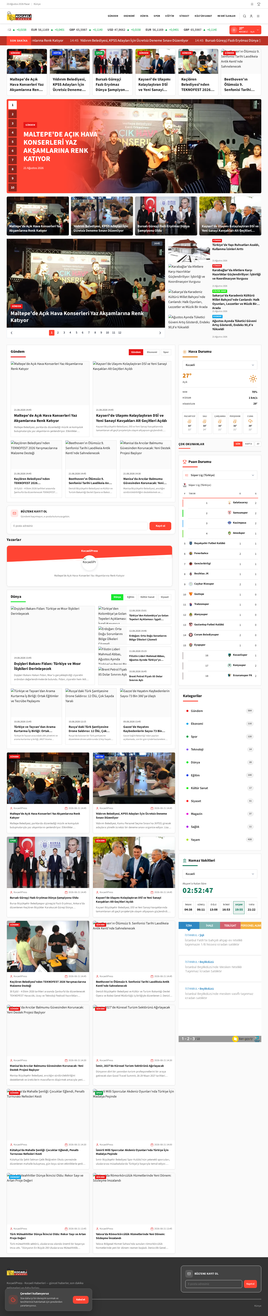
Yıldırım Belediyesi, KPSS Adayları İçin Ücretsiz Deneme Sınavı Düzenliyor (89, 40)
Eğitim (169, 16)
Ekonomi (129, 16)
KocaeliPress (20, 808)
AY (258, 443)
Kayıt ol (160, 526)
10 (12, 187)
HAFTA (248, 443)
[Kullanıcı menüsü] (251, 16)
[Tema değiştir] (252, 4)
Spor (157, 16)
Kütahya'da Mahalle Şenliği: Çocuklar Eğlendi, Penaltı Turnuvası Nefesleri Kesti (44, 1152)
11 (113, 332)
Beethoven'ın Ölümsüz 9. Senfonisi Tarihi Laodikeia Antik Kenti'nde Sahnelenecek (132, 984)
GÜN (238, 443)
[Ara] (244, 16)
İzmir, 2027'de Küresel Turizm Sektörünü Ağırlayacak (130, 1066)
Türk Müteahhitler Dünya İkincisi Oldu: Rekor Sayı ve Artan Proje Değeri (48, 1236)
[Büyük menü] (258, 16)
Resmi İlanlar (226, 16)
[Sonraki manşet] (160, 333)
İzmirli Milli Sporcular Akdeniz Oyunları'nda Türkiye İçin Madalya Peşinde (132, 1152)
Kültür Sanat (203, 16)
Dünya (144, 16)
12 (119, 332)
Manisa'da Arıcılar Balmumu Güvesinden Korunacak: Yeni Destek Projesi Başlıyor (46, 1068)
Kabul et (80, 1299)
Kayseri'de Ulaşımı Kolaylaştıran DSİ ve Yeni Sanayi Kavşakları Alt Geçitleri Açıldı (128, 900)
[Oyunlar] (258, 4)
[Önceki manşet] (11, 333)
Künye (37, 4)
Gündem (113, 16)
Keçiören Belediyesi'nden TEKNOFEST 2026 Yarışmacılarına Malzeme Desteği (48, 984)
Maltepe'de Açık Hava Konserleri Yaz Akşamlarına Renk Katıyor (45, 816)
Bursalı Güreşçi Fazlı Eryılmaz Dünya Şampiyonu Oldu (199, 40)
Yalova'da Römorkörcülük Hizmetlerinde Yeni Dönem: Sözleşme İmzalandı (130, 1236)
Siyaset (184, 16)
